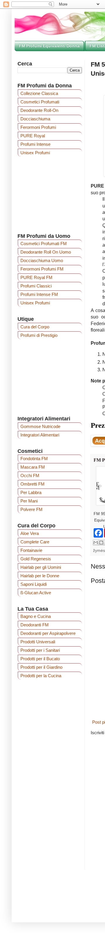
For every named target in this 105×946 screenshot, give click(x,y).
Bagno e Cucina (35, 616)
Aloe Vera (29, 533)
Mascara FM (32, 467)
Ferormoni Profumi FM (42, 268)
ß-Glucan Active (35, 592)
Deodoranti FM (34, 624)
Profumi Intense (35, 144)
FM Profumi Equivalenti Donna (49, 46)
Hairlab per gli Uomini (40, 567)
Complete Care (34, 541)
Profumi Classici (36, 285)
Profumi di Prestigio (38, 335)
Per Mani (29, 500)
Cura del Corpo (34, 326)
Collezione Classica (39, 93)
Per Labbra (30, 492)
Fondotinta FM (34, 458)
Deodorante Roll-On (39, 110)
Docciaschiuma (35, 118)
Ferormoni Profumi (38, 127)
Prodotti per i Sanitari (40, 650)
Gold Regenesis (35, 558)
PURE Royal (32, 135)
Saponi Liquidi (33, 584)
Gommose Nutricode (40, 426)
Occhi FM (29, 475)
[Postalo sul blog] (101, 542)
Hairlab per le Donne (39, 575)
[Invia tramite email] (96, 542)
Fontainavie (31, 550)
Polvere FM (31, 509)
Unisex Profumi (35, 152)
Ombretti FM (32, 483)
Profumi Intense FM (39, 294)
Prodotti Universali (37, 641)
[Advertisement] (50, 377)
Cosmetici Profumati (39, 101)
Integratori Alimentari (39, 434)
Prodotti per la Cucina (40, 675)
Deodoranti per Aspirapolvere (48, 633)
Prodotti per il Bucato (40, 658)
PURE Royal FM (36, 277)
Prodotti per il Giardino (41, 667)
